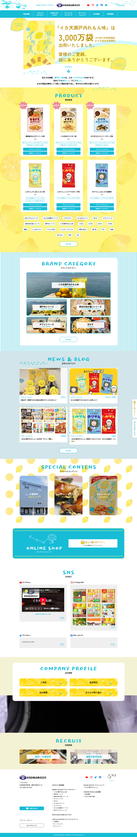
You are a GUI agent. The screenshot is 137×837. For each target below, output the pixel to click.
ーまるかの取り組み (89, 796)
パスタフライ (67, 218)
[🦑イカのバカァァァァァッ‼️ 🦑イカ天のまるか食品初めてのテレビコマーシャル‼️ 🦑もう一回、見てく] (94, 625)
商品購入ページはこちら (35, 153)
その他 (110, 224)
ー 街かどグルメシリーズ (59, 810)
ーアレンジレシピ (57, 824)
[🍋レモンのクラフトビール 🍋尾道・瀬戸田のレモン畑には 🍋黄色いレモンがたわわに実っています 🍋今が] (79, 625)
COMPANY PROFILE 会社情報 (92, 792)
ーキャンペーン (56, 826)
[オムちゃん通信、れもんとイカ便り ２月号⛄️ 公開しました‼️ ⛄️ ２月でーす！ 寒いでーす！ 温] (108, 610)
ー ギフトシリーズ (57, 799)
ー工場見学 (55, 821)
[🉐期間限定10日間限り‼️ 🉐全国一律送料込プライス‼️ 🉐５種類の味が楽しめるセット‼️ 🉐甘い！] (108, 625)
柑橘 (111, 229)
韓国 (25, 229)
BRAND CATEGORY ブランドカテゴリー (64, 789)
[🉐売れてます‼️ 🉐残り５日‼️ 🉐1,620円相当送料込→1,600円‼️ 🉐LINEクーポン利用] (79, 610)
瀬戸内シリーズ (49, 224)
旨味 (69, 235)
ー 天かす (55, 801)
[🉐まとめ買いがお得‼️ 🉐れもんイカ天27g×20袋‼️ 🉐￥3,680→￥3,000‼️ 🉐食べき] (108, 596)
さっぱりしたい (37, 229)
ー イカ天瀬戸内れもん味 (59, 792)
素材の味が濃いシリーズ (32, 224)
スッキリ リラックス (67, 229)
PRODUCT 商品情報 (58, 785)
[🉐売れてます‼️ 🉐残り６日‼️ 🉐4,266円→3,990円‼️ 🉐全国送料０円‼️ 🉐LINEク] (94, 610)
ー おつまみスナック (58, 803)
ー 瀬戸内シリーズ (57, 794)
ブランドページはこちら (35, 149)
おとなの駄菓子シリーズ (51, 218)
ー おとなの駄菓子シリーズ (60, 808)
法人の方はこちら (32, 825)
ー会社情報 (87, 794)
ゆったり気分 (51, 229)
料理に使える (83, 229)
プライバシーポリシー (26, 820)
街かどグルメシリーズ (31, 218)
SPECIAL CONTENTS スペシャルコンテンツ (65, 819)
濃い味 (94, 229)
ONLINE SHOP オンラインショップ (94, 785)
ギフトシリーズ (107, 218)
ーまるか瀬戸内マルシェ (91, 787)
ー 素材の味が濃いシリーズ (60, 796)
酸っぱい (60, 235)
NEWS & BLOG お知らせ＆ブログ (62, 815)
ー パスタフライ (57, 806)
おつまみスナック (82, 218)
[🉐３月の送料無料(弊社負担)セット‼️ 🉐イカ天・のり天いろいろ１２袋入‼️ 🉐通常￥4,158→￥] (94, 596)
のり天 (90, 224)
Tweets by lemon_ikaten (28, 642)
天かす (95, 218)
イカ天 (81, 224)
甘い (78, 235)
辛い (103, 229)
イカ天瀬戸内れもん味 (66, 224)
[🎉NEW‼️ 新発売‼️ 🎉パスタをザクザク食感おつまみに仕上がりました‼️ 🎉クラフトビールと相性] (79, 596)
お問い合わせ (33, 808)
